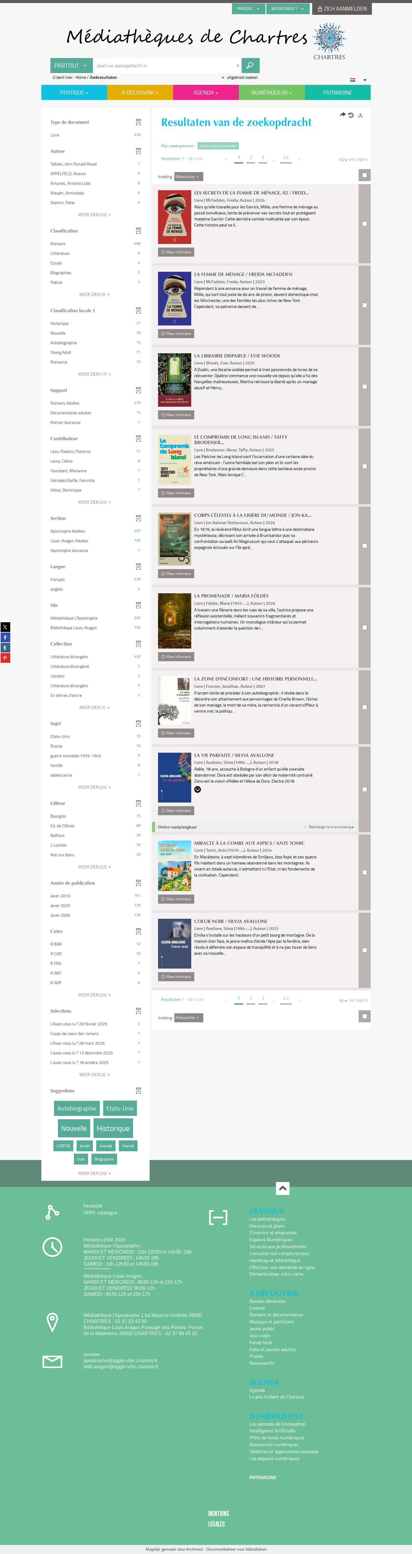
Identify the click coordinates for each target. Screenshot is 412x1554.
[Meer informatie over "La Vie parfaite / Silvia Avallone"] (174, 778)
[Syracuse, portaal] (206, 41)
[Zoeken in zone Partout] (251, 65)
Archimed (194, 1549)
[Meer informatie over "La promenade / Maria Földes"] (174, 621)
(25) (93, 214)
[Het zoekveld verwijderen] (238, 65)
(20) (93, 1173)
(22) (93, 867)
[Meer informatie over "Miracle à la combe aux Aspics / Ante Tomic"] (174, 866)
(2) (92, 1074)
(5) (92, 294)
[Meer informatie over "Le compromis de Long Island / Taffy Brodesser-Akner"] (174, 459)
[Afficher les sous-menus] (258, 8)
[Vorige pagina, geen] (226, 159)
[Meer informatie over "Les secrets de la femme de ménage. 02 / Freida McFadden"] (174, 217)
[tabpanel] (206, 645)
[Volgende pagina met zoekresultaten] (299, 159)
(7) (92, 707)
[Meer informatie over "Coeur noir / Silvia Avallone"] (174, 944)
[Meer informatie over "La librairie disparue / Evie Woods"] (174, 380)
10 (341, 159)
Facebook (93, 1205)
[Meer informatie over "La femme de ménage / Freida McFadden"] (174, 298)
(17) (93, 374)
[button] (95, 134)
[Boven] (283, 1188)
